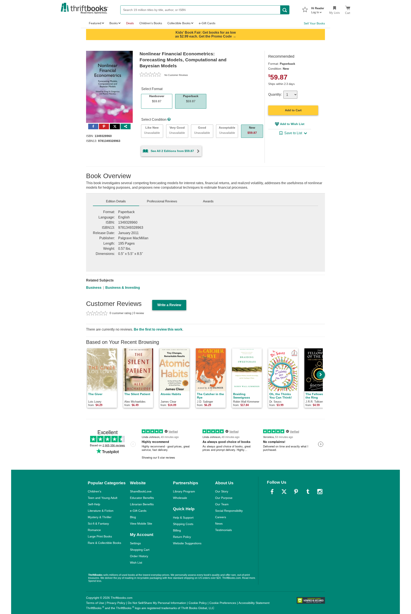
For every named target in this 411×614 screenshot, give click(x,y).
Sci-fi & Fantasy (98, 523)
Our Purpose (223, 498)
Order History (139, 556)
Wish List (136, 562)
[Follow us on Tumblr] (308, 491)
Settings (135, 543)
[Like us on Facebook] (272, 491)
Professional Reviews (162, 201)
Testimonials (223, 530)
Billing (177, 530)
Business (93, 287)
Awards (208, 201)
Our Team (222, 504)
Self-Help (94, 504)
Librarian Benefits (142, 504)
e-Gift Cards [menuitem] (207, 23)
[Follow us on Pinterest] (296, 491)
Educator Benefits (142, 498)
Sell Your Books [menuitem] (314, 23)
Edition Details (116, 201)
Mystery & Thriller (100, 517)
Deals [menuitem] (130, 23)
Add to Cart (293, 110)
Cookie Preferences (222, 603)
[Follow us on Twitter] (284, 491)
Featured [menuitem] (95, 23)
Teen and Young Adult (102, 498)
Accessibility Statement (254, 603)
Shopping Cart (139, 549)
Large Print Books (100, 536)
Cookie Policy (198, 603)
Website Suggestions (187, 543)
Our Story (221, 491)
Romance (94, 530)
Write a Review (169, 305)
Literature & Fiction (100, 510)
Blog (133, 517)
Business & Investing (122, 287)
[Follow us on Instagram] (320, 491)
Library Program (184, 491)
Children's (94, 491)
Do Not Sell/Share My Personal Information (157, 603)
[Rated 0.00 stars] (150, 75)
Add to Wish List (292, 124)
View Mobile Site (141, 523)
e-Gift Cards (138, 510)
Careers (220, 517)
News (219, 523)
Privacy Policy (116, 603)
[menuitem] (317, 9)
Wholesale (180, 498)
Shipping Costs (183, 524)
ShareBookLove (141, 491)
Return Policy (182, 537)
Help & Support (183, 517)
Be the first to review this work (158, 329)
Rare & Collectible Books (104, 543)
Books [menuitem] (113, 23)
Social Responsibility (229, 510)
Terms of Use (95, 603)
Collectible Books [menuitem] (179, 23)
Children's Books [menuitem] (150, 23)
